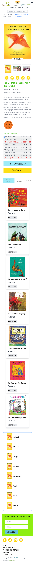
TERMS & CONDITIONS (11, 550)
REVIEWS (28, 180)
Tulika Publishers (17, 558)
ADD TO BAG (17, 170)
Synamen (11, 560)
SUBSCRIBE (11, 532)
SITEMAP (6, 552)
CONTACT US (7, 555)
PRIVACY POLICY (9, 548)
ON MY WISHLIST (17, 164)
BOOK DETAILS (19, 180)
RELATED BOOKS (8, 180)
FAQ (4, 545)
